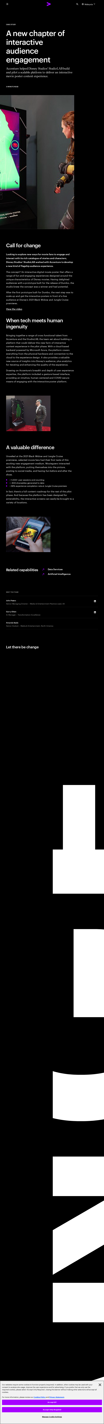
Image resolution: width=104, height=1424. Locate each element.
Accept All (52, 1402)
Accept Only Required (52, 1410)
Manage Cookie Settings (52, 1417)
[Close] (100, 1385)
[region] (52, 1402)
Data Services (55, 569)
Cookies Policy (40, 1397)
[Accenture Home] (49, 4)
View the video (14, 308)
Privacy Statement (56, 1397)
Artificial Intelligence (59, 573)
